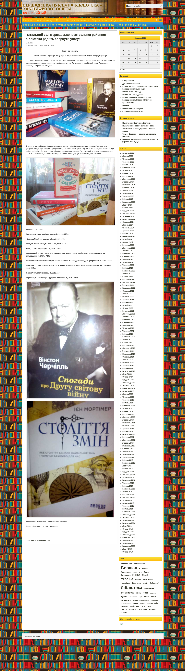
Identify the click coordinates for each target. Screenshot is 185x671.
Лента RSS (157, 20)
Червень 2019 (128, 397)
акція (145, 583)
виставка (127, 592)
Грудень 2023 (128, 245)
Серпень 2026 (128, 153)
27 (140, 62)
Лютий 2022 (127, 305)
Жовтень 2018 (128, 420)
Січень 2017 (127, 469)
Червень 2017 (128, 454)
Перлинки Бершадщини (132, 109)
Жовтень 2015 (128, 500)
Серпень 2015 (128, 503)
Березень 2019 (128, 406)
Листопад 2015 (128, 497)
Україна (127, 579)
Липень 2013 (127, 540)
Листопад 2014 (128, 515)
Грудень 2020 (128, 345)
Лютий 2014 (127, 526)
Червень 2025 (128, 193)
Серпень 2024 (128, 222)
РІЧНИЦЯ (136, 575)
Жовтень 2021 (128, 317)
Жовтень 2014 (128, 518)
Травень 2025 (128, 196)
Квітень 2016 (127, 486)
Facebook (160, 20)
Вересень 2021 (128, 320)
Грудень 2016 (128, 472)
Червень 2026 (128, 159)
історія (124, 612)
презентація (152, 603)
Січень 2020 (127, 377)
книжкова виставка (141, 600)
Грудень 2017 (128, 437)
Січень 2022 (127, 308)
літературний (126, 603)
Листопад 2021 (128, 314)
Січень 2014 (127, 529)
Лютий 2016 (127, 492)
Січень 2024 (127, 242)
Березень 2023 (128, 271)
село (149, 606)
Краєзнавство (134, 21)
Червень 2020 (128, 363)
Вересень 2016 (128, 480)
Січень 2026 (127, 173)
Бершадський (139, 563)
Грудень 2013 (128, 532)
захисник (133, 597)
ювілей (152, 609)
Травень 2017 (128, 457)
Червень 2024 (128, 228)
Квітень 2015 (127, 509)
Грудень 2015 (128, 495)
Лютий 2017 (127, 466)
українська (133, 609)
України (138, 579)
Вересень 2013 (128, 538)
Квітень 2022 (127, 302)
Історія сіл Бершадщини (132, 95)
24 (123, 62)
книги (153, 597)
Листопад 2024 (128, 214)
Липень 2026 (127, 156)
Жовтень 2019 (128, 386)
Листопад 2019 (128, 383)
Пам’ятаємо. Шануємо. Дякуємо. (136, 123)
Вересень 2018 (128, 423)
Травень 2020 (128, 365)
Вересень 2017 (128, 446)
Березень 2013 (128, 546)
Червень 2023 (128, 262)
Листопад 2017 (128, 440)
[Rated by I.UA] (126, 627)
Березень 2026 (128, 168)
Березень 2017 (128, 463)
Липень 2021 (127, 325)
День (146, 572)
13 (140, 54)
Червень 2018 (128, 426)
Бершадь (130, 568)
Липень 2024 (127, 225)
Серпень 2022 (128, 291)
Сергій (145, 575)
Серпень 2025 (128, 188)
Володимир (126, 572)
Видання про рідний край (132, 24)
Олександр (126, 575)
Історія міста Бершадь (132, 92)
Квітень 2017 (127, 460)
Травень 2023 (128, 265)
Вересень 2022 (128, 288)
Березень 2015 (128, 512)
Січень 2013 (127, 552)
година (153, 593)
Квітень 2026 (127, 165)
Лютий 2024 (127, 239)
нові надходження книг (40, 540)
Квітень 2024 (127, 234)
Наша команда (44, 20)
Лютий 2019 (127, 408)
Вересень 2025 (128, 185)
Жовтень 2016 (128, 477)
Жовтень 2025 (128, 182)
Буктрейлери (128, 81)
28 (146, 62)
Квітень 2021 (127, 334)
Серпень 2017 (128, 449)
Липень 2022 (127, 294)
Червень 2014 (128, 520)
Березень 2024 (128, 236)
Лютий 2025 (127, 205)
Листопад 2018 (128, 417)
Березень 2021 (128, 337)
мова (135, 603)
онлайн (143, 603)
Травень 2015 (128, 506)
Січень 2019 (127, 411)
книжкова (126, 600)
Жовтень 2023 (128, 251)
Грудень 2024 (128, 211)
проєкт (124, 606)
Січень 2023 (127, 277)
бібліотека (131, 587)
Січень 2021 (127, 343)
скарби (124, 609)
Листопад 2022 (128, 282)
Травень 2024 (128, 231)
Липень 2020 (127, 360)
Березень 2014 (128, 523)
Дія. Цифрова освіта (131, 84)
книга (146, 597)
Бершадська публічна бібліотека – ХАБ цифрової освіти (62, 6)
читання (143, 609)
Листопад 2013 (128, 535)
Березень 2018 (128, 434)
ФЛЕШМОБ (148, 580)
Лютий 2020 (127, 374)
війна (138, 593)
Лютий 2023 (127, 274)
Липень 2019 (127, 394)
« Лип (122, 70)
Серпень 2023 (128, 257)
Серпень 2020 (128, 357)
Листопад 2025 (128, 179)
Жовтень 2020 (128, 351)
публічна (134, 606)
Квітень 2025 (127, 199)
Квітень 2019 (127, 403)
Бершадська (126, 563)
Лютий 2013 (127, 549)
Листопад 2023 (128, 248)
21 (146, 58)
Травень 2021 (128, 331)
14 (146, 54)
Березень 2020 (128, 371)
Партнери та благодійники (107, 20)
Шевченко (136, 583)
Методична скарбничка (100, 24)
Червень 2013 (128, 543)
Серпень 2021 (128, 322)
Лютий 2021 (127, 340)
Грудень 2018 (128, 414)
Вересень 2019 (128, 389)
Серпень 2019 (128, 391)
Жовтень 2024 (128, 216)
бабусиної (154, 583)
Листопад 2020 (128, 348)
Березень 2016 (128, 489)
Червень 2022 (128, 297)
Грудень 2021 (128, 311)
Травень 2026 (128, 162)
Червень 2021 (128, 328)
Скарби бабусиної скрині (132, 112)
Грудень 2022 (128, 279)
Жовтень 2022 (128, 285)
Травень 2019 (128, 400)
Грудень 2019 (128, 380)
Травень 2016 (128, 483)
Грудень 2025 (128, 176)
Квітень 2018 (127, 432)
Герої (135, 572)
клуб (140, 597)
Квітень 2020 (127, 368)
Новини (27, 20)
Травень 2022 (128, 300)
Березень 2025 (128, 202)
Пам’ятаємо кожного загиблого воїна (138, 126)
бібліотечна (149, 588)
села (143, 606)
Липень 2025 (127, 191)
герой (145, 593)
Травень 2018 (128, 429)
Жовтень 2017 (128, 443)
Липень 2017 (127, 452)
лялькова (154, 600)
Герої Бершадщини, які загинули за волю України (53, 24)
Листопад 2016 (128, 475)
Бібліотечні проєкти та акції (72, 20)
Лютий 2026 (127, 170)
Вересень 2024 (128, 219)
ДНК (140, 572)
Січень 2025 (127, 208)
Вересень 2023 (128, 254)
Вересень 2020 (128, 354)
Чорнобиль (125, 583)
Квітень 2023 (127, 268)
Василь (145, 569)
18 (129, 58)
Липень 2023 (127, 259)
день (124, 596)
